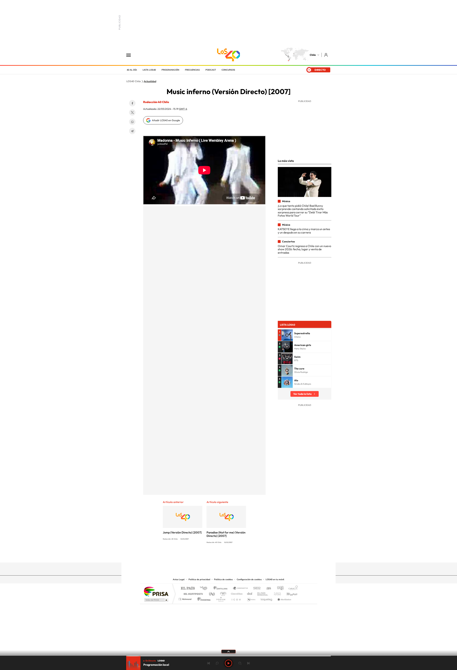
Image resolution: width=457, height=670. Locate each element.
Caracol (292, 588)
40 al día (132, 69)
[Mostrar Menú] (131, 55)
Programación (170, 69)
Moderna (203, 598)
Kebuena (289, 593)
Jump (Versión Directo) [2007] (182, 532)
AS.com (267, 588)
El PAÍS (187, 588)
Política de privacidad (199, 579)
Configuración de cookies (249, 579)
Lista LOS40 (149, 69)
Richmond (185, 598)
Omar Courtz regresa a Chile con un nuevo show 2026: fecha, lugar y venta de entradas (304, 249)
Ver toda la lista (302, 394)
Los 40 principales (205, 588)
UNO (212, 593)
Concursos (228, 69)
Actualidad (150, 81)
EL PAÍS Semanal (262, 593)
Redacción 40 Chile (156, 102)
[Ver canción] (287, 335)
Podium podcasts (221, 598)
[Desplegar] (228, 651)
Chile (313, 55)
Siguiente (248, 663)
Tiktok (207, 555)
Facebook (132, 103)
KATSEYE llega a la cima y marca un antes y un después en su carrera (304, 230)
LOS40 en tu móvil (275, 579)
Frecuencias (192, 69)
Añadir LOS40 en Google (166, 120)
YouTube (221, 555)
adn (279, 588)
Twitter (132, 112)
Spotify (243, 555)
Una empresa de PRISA (156, 591)
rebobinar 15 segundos (217, 663)
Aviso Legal (179, 579)
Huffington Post (192, 593)
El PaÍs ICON (236, 598)
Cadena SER (255, 588)
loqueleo (267, 598)
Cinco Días (236, 593)
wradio (222, 593)
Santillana (221, 588)
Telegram (132, 131)
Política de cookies (223, 579)
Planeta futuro (276, 593)
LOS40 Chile (228, 54)
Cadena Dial (249, 593)
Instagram (214, 555)
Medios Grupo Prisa (156, 600)
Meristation (284, 598)
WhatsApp (132, 122)
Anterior (208, 663)
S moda (251, 598)
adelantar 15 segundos (240, 663)
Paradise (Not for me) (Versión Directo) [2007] (226, 534)
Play (228, 663)
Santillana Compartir (240, 588)
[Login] (326, 55)
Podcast (210, 69)
